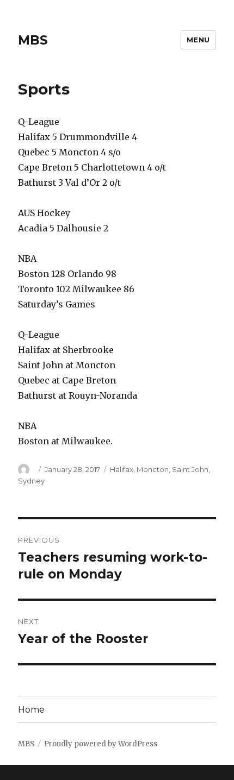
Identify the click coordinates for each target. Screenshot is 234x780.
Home (31, 709)
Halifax (121, 469)
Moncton (153, 469)
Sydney (31, 480)
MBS (33, 40)
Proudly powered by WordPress (100, 743)
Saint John (190, 469)
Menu (198, 39)
